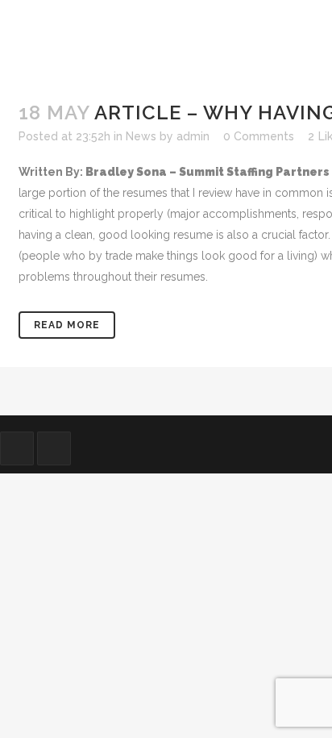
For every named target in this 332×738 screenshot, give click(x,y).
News (141, 136)
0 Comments (258, 136)
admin (193, 136)
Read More (67, 325)
